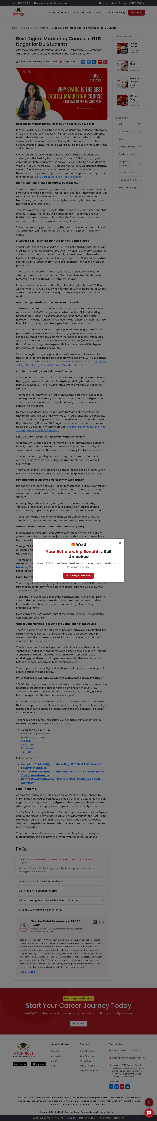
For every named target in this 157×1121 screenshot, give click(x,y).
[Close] (120, 543)
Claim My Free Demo (78, 575)
